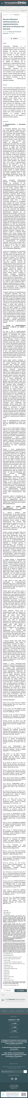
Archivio (5, 10)
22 (3, 978)
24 (3, 981)
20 (3, 975)
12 (3, 962)
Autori (12, 1011)
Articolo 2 (17, 14)
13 (3, 963)
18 (3, 971)
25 (3, 985)
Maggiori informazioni (12, 1096)
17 (3, 970)
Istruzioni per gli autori (14, 1086)
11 (3, 960)
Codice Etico (20, 1011)
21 (3, 976)
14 (3, 965)
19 (3, 973)
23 (3, 980)
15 (3, 966)
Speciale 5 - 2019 (16, 10)
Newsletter (13, 1063)
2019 (9, 10)
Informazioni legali (14, 1085)
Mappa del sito (14, 1088)
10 (3, 958)
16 (3, 968)
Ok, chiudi (23, 1094)
